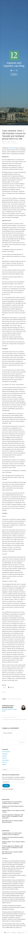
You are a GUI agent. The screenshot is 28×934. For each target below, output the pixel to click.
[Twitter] (14, 70)
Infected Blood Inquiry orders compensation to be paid (14, 720)
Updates (4, 764)
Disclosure (4, 755)
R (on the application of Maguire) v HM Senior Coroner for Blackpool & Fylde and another (12, 816)
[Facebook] (11, 70)
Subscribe (6, 785)
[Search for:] (10, 769)
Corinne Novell (12, 148)
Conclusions (4, 753)
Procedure (13, 141)
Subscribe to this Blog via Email (10, 774)
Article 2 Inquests (7, 141)
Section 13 (4, 762)
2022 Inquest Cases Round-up (9, 717)
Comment (21, 742)
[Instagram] (17, 70)
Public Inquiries (5, 760)
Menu (14, 74)
